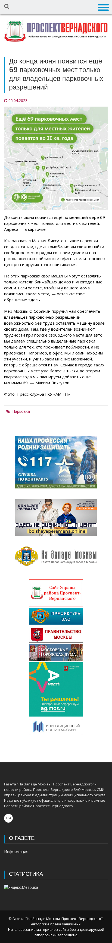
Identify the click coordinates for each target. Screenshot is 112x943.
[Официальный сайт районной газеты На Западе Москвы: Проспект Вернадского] (56, 31)
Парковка (21, 411)
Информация (16, 851)
